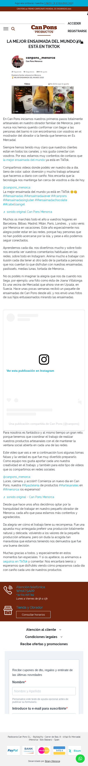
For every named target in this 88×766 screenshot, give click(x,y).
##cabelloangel (14, 204)
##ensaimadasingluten (18, 200)
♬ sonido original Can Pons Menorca (27, 211)
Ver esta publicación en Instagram (30, 370)
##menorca (11, 489)
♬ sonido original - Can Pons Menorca (28, 497)
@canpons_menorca (16, 187)
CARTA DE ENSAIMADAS (58, 3)
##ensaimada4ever (37, 196)
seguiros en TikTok (15, 561)
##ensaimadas (13, 196)
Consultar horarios (33, 614)
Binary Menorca (52, 761)
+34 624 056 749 (25, 594)
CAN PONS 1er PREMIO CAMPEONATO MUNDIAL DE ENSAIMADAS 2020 (44, 9)
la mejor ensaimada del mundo (24, 160)
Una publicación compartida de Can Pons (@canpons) (44, 423)
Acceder (74, 23)
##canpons (59, 196)
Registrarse (77, 31)
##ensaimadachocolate (51, 200)
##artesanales (69, 485)
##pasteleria (30, 485)
